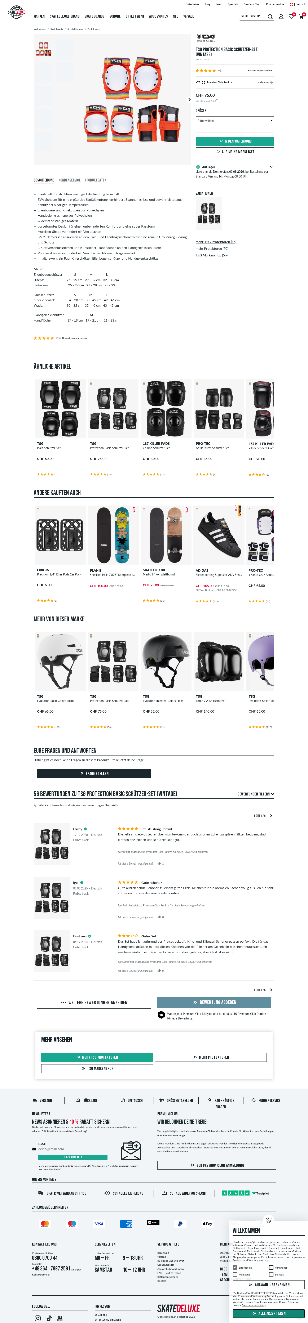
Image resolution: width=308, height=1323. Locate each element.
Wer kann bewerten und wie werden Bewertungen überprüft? (78, 805)
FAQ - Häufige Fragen (169, 1272)
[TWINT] (154, 1223)
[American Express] (127, 1225)
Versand (46, 1101)
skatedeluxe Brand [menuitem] (65, 16)
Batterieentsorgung (167, 1276)
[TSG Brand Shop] (235, 38)
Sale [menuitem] (190, 16)
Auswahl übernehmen (272, 1285)
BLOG (223, 1269)
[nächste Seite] (271, 815)
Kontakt (161, 1280)
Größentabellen (180, 1101)
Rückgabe (90, 1101)
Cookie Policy (286, 1302)
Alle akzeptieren (272, 1314)
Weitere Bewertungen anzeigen (97, 1002)
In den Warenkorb (238, 141)
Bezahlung (163, 1252)
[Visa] (99, 1225)
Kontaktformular (41, 1274)
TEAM (224, 1275)
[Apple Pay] (208, 1225)
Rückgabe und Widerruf (170, 1260)
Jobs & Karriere (228, 1256)
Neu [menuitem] (176, 16)
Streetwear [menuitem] (135, 16)
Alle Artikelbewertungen (170, 1268)
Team (219, 4)
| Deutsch (299, 4)
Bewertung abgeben (218, 1002)
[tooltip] (271, 82)
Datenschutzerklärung (108, 1320)
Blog (207, 4)
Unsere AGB (101, 1315)
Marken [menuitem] (39, 16)
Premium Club (251, 4)
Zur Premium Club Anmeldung (220, 1166)
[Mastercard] (45, 1225)
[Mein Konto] (281, 16)
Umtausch (135, 1101)
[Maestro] (72, 1225)
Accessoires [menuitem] (158, 16)
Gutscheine (192, 4)
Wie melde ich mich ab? (50, 1169)
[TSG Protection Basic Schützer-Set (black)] (209, 226)
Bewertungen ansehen (260, 70)
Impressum (102, 1307)
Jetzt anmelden (73, 1157)
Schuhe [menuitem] (115, 16)
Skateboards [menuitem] (95, 16)
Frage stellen (97, 774)
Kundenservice (275, 4)
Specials (233, 4)
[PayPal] (181, 1225)
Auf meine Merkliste (238, 152)
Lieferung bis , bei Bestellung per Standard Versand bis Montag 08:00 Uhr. (232, 171)
